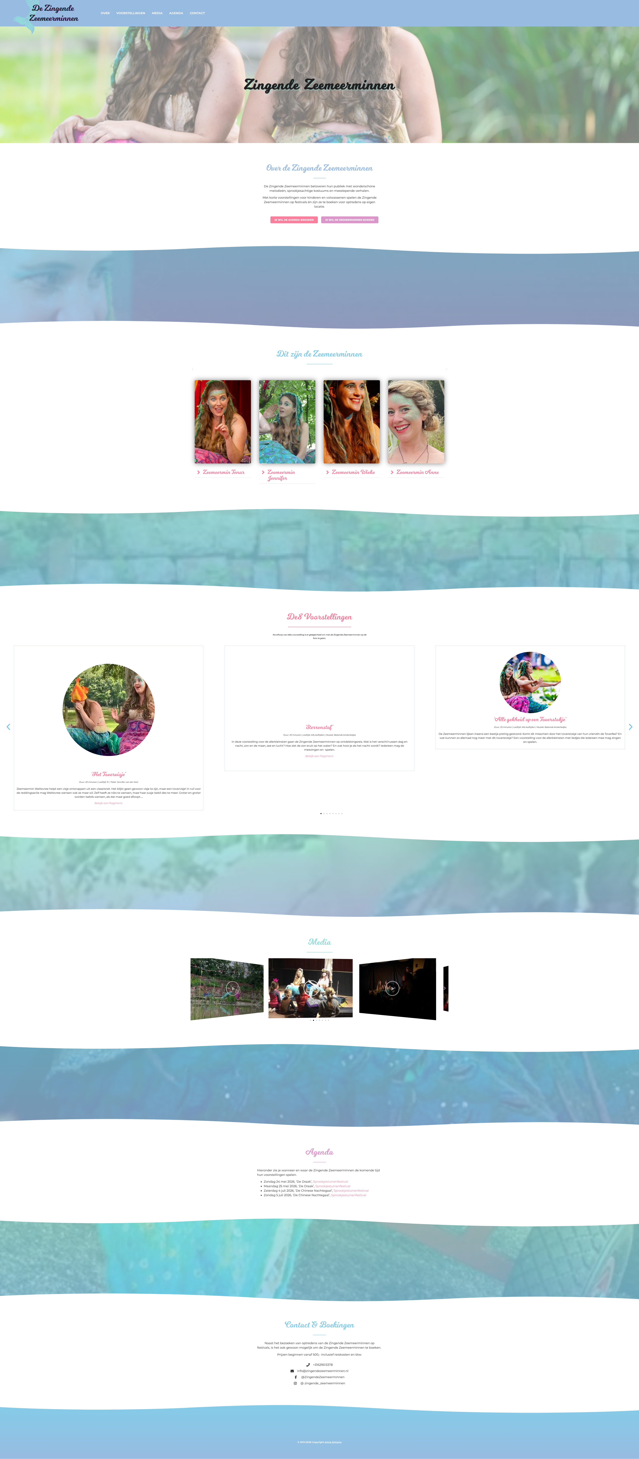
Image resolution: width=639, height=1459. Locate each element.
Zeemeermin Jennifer (281, 475)
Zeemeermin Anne (418, 472)
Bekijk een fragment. (109, 803)
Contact (197, 13)
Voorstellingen (130, 13)
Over (105, 13)
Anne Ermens (333, 1442)
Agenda (176, 13)
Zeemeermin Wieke (353, 472)
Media (157, 13)
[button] (193, 369)
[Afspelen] (212, 988)
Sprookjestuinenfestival (330, 1181)
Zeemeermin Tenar (223, 472)
